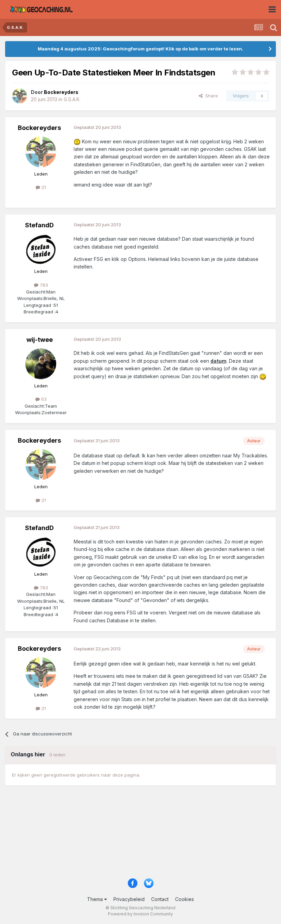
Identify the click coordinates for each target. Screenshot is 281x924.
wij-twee (39, 339)
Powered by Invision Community (140, 913)
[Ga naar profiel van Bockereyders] (19, 96)
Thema (95, 899)
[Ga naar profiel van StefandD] (40, 249)
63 (43, 399)
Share (210, 95)
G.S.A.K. (72, 99)
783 (43, 285)
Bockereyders (39, 127)
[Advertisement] (140, 835)
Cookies (184, 899)
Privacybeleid (129, 899)
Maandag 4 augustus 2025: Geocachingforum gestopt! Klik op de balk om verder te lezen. (140, 48)
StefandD (39, 225)
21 (43, 187)
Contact (160, 899)
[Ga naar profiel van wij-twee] (40, 363)
